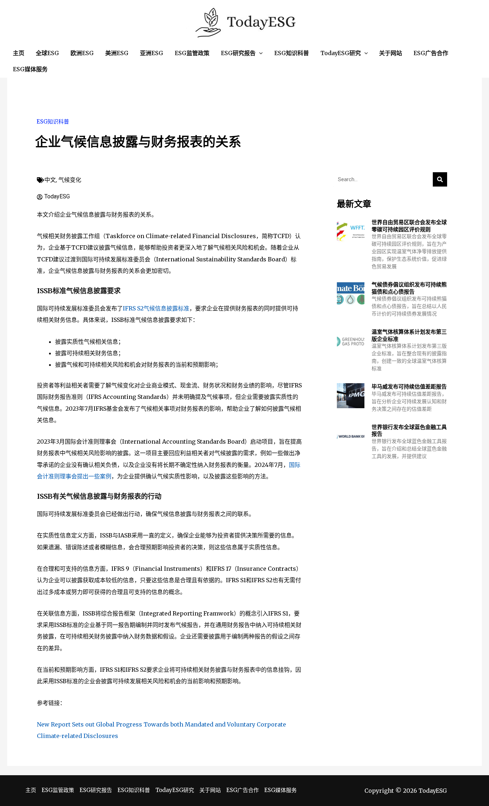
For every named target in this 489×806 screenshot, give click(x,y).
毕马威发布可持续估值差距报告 (409, 386)
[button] (259, 53)
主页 (30, 790)
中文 (50, 180)
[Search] (440, 179)
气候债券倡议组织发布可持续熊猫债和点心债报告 (409, 288)
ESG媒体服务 (280, 790)
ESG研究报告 (95, 790)
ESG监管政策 (58, 790)
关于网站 (210, 790)
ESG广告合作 (242, 790)
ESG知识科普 (53, 121)
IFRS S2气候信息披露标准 (156, 308)
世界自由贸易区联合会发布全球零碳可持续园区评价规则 (409, 226)
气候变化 (69, 180)
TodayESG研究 (174, 790)
